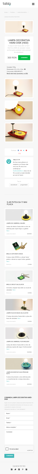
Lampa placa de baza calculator (17, 313)
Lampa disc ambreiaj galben (15, 223)
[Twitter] (15, 469)
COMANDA (24, 57)
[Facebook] (12, 469)
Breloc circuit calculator (15, 284)
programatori (24, 185)
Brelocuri (8, 264)
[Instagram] (26, 469)
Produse (12, 12)
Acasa (6, 12)
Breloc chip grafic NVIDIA (14, 254)
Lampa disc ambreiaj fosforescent (17, 341)
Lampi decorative (22, 12)
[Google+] (19, 469)
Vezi (7, 231)
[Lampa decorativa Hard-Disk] (19, 88)
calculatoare (13, 185)
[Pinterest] (23, 469)
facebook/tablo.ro (18, 171)
